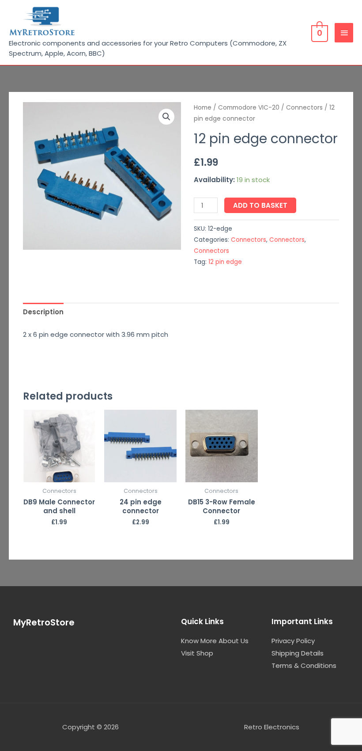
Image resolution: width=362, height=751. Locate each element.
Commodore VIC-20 (248, 107)
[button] (166, 117)
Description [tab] (43, 311)
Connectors (304, 107)
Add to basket (260, 205)
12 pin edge (225, 262)
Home (202, 107)
